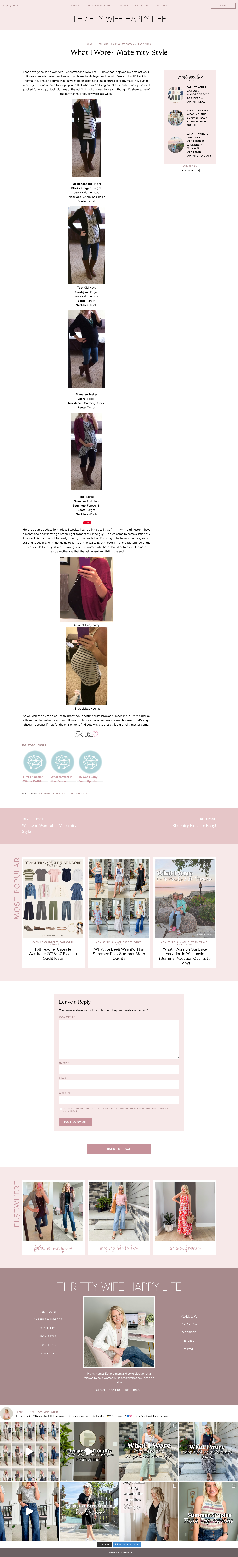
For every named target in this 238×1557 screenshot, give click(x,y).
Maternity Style (110, 44)
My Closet (129, 44)
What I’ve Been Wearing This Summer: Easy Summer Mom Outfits (198, 118)
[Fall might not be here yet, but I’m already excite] (89, 1451)
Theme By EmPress (120, 1552)
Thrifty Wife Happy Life (119, 19)
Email (64, 1078)
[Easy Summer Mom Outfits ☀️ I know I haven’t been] (89, 1511)
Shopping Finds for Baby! (194, 825)
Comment (67, 1017)
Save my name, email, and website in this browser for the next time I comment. (115, 1110)
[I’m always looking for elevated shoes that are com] (29, 1511)
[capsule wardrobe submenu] (63, 1319)
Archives (190, 165)
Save (88, 522)
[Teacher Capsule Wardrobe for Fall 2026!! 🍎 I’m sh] (29, 1451)
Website (65, 1093)
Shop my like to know (119, 1247)
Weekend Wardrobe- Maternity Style (49, 828)
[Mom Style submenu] (57, 1336)
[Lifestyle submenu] (56, 1353)
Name (64, 1063)
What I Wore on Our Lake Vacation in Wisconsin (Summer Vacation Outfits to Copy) (200, 144)
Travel (203, 942)
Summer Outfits (122, 942)
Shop (223, 5)
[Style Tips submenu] (57, 1328)
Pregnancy (144, 44)
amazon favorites (185, 1247)
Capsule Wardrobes (45, 942)
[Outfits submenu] (55, 1345)
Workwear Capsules (60, 943)
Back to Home (119, 1149)
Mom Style (103, 942)
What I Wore (185, 944)
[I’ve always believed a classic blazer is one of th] (148, 1511)
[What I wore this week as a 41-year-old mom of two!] (148, 1451)
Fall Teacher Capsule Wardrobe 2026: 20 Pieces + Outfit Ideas (198, 94)
